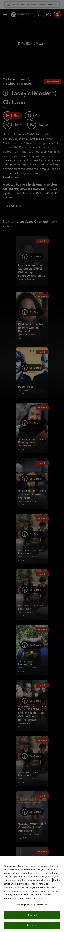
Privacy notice (22, 883)
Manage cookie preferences (32, 904)
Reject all (32, 915)
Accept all (32, 925)
